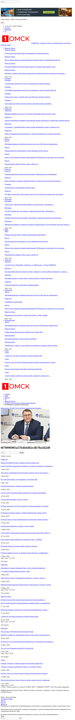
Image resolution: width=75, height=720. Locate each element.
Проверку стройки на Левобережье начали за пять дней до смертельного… (26, 635)
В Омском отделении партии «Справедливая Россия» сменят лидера (23, 513)
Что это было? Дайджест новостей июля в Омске (17, 631)
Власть (7, 139)
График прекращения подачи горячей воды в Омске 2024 (24, 332)
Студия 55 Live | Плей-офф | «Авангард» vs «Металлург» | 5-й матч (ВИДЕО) (30, 265)
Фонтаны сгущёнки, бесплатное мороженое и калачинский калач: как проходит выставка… (35, 73)
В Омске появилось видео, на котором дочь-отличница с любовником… (25, 553)
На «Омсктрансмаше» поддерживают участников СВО (19, 479)
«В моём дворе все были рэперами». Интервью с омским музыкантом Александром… (33, 218)
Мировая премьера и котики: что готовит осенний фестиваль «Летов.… (25, 610)
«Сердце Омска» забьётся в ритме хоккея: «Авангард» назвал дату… (27, 376)
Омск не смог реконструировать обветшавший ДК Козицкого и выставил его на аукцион (34, 157)
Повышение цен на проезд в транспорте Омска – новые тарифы (26, 315)
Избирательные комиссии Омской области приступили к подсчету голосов (26, 585)
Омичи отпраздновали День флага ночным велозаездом (23, 369)
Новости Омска (10, 48)
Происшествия (10, 320)
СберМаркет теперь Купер (13, 302)
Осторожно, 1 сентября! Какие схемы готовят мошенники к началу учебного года (32, 127)
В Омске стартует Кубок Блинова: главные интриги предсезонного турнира (30, 362)
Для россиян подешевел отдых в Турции (14, 499)
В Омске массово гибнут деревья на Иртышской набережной (25, 235)
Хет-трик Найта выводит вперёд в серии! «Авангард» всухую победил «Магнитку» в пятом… (36, 271)
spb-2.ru (3, 702)
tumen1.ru (4, 704)
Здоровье (8, 78)
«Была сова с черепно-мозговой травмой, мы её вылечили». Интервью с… (29, 204)
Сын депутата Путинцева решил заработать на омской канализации (23, 493)
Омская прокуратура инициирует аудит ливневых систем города (26, 151)
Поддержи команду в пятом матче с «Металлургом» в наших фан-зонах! (29, 278)
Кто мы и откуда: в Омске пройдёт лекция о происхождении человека (24, 673)
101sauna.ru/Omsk (6, 699)
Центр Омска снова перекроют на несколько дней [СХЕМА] (22, 539)
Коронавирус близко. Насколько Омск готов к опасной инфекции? (23, 568)
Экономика (8, 290)
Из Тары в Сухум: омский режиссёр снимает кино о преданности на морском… (27, 641)
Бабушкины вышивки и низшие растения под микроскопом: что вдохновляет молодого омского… (37, 224)
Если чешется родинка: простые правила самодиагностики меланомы (28, 103)
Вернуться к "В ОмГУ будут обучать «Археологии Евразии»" (21, 408)
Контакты (8, 29)
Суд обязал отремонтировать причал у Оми (15, 571)
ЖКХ (6, 229)
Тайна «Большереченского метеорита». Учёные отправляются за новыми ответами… (33, 134)
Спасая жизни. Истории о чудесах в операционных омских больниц (27, 83)
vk (5, 31)
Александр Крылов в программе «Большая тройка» (22, 285)
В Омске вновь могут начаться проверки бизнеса (17, 486)
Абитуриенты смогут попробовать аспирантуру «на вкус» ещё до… (23, 578)
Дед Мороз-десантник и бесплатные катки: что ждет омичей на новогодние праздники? (34, 194)
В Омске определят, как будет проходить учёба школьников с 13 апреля (24, 506)
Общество (8, 109)
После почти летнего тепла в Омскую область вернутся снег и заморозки (25, 680)
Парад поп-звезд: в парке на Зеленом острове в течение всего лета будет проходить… (33, 181)
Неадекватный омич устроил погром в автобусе (21, 339)
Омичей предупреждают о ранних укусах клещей (17, 526)
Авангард (8, 260)
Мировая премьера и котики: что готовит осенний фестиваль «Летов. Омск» (30, 114)
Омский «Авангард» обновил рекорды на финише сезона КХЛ (22, 663)
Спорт (7, 350)
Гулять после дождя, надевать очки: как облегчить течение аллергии (27, 97)
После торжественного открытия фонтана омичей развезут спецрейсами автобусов (32, 60)
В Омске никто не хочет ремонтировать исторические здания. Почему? (24, 519)
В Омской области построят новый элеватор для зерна (19, 546)
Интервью (8, 199)
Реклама (7, 28)
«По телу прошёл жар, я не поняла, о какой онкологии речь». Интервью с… (30, 211)
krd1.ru (3, 701)
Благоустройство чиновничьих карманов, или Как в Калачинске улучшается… (27, 466)
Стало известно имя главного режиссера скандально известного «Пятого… (26, 533)
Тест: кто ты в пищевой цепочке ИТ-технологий (17, 648)
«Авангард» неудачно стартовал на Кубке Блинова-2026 (23, 356)
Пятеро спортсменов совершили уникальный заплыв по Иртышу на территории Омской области (37, 120)
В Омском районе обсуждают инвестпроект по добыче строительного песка (30, 67)
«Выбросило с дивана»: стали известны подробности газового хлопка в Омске (31, 345)
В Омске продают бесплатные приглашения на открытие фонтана (27, 53)
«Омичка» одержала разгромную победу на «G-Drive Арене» (21, 667)
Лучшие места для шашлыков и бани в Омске (20, 187)
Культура (8, 169)
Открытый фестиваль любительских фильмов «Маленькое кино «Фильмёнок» (31, 174)
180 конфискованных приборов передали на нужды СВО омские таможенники (31, 144)
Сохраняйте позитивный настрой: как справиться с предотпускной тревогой (30, 90)
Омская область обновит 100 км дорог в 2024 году (21, 164)
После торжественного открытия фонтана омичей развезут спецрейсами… (26, 603)
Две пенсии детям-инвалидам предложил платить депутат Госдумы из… (25, 473)
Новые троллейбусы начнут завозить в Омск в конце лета (20, 463)
